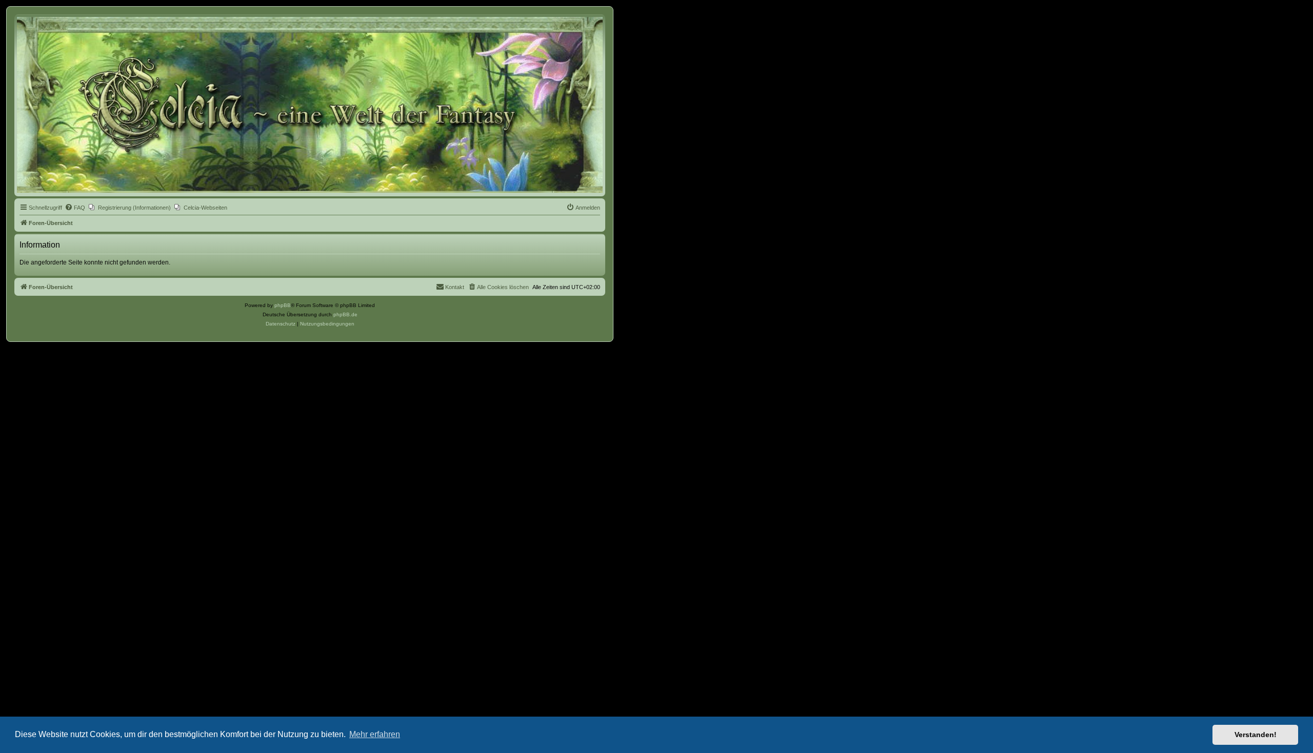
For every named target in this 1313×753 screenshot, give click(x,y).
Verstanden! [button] (1256, 734)
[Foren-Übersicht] (310, 105)
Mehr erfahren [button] (374, 734)
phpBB (282, 305)
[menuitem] (75, 207)
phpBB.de (345, 314)
